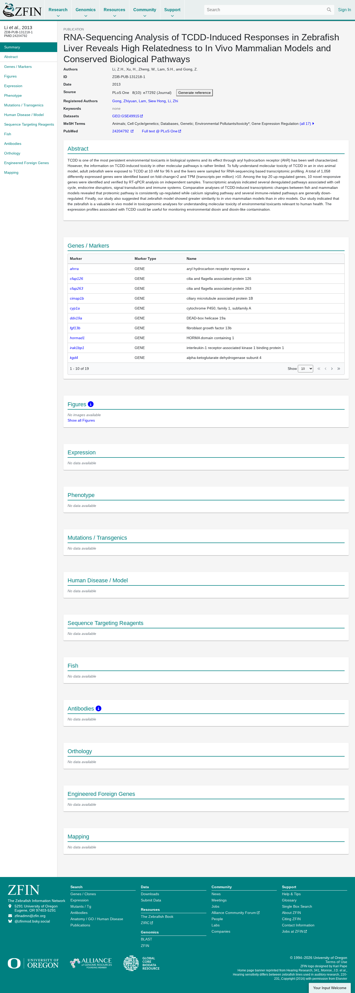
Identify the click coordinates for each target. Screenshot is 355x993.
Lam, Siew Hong (152, 101)
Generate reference (194, 93)
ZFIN (145, 946)
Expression (79, 900)
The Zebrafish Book (157, 916)
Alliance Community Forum (234, 913)
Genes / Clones (83, 894)
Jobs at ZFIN (292, 931)
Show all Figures (81, 420)
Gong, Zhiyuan (124, 101)
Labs (216, 925)
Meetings (219, 900)
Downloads (150, 894)
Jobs (215, 906)
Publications (80, 925)
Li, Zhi (173, 101)
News (216, 894)
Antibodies (79, 913)
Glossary (289, 900)
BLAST (146, 939)
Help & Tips (291, 894)
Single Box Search (297, 906)
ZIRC (145, 923)
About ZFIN (291, 913)
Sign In (344, 10)
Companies (221, 931)
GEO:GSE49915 (125, 116)
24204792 (121, 131)
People (217, 919)
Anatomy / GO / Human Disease (96, 919)
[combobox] (269, 10)
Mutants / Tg (80, 906)
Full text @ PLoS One (160, 131)
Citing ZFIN (291, 919)
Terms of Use (336, 962)
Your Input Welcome (329, 988)
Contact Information (298, 925)
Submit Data (151, 900)
